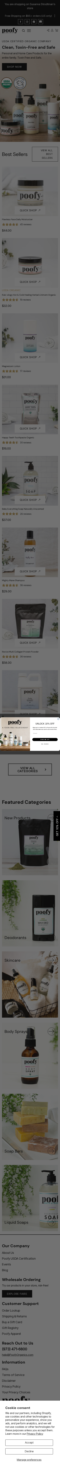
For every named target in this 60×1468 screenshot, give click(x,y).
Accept (29, 1442)
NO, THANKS (45, 744)
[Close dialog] (58, 719)
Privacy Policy (35, 1433)
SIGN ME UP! (45, 739)
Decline (29, 1451)
